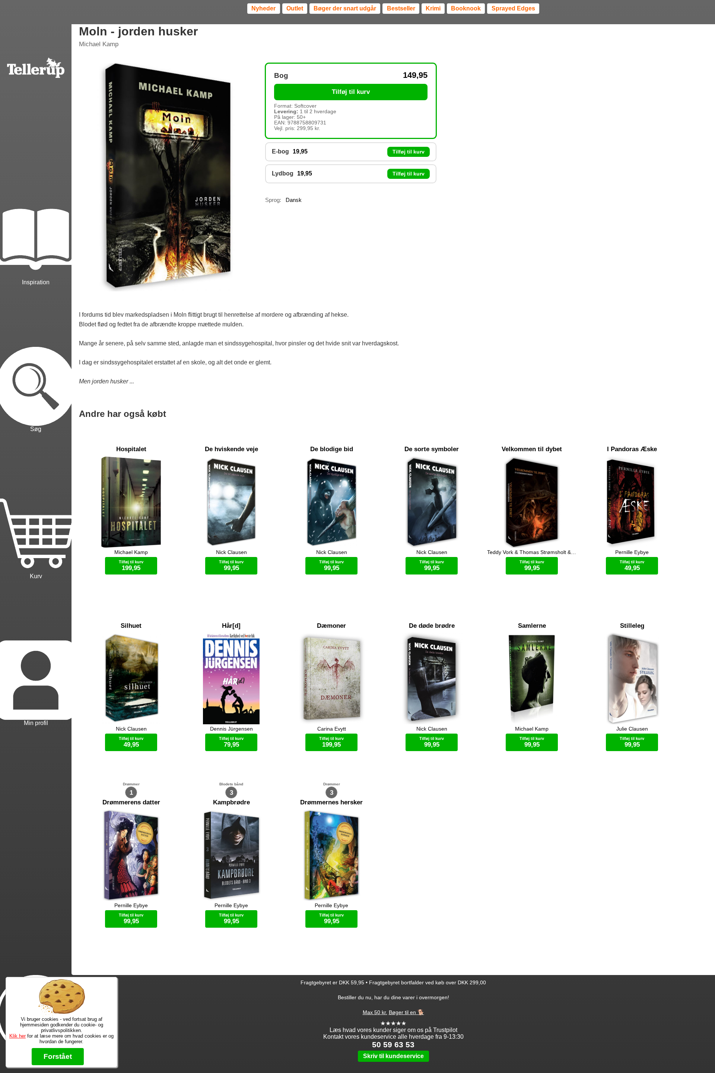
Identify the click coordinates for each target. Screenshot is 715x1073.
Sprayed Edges (513, 8)
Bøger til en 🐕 (406, 1012)
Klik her (17, 1036)
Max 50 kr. (375, 1012)
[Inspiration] (36, 213)
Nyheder (263, 8)
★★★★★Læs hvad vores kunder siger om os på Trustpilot (393, 1026)
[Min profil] (36, 654)
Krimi (433, 8)
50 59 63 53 (393, 1044)
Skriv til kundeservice (393, 1056)
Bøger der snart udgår (345, 8)
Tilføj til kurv (351, 91)
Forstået (58, 1056)
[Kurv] (36, 507)
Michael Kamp (98, 44)
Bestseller (401, 8)
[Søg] (36, 360)
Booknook (466, 8)
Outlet (294, 8)
